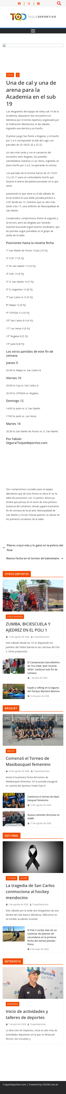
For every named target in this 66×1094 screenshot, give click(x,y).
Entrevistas (12, 1004)
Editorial (11, 878)
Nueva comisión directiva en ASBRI (43, 816)
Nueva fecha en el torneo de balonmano (32, 558)
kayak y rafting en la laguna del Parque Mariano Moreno (43, 689)
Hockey (23, 878)
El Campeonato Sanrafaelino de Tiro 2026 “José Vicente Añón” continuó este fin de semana (43, 668)
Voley (10, 75)
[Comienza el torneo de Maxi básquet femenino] (14, 801)
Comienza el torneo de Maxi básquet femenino (43, 798)
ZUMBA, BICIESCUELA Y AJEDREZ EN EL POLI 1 (28, 627)
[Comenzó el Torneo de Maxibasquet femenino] (33, 730)
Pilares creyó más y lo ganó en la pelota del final (35, 547)
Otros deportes (15, 617)
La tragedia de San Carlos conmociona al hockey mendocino (30, 891)
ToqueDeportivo (42, 636)
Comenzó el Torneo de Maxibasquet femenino (28, 761)
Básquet (11, 751)
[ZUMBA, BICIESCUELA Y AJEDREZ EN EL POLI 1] (33, 595)
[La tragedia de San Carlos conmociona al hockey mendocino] (33, 857)
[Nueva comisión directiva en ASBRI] (14, 819)
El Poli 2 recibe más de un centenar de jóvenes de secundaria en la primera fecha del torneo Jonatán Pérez (42, 937)
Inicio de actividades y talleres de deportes (27, 1014)
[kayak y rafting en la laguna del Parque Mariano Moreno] (14, 692)
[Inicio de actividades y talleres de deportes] (33, 983)
